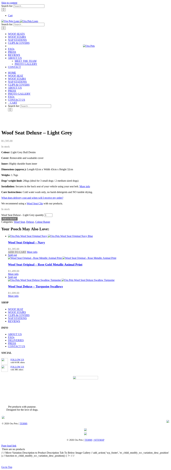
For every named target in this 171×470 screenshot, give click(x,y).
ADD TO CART (17, 252)
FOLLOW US (17, 359)
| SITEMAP (98, 440)
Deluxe (30, 221)
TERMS (23, 423)
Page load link (8, 445)
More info (84, 186)
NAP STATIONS (17, 318)
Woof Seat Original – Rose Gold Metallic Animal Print (45, 264)
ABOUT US (15, 334)
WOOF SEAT (15, 309)
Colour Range (42, 221)
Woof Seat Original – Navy (26, 242)
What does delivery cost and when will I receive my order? (32, 197)
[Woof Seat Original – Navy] (89, 236)
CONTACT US (16, 346)
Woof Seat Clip (35, 203)
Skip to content (9, 2)
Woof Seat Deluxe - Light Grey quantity (22, 215)
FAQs (11, 337)
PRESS (12, 343)
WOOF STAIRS (17, 312)
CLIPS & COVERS (19, 315)
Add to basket (9, 218)
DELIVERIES (16, 340)
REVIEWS (14, 321)
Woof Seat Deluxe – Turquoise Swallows (35, 286)
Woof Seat (19, 221)
